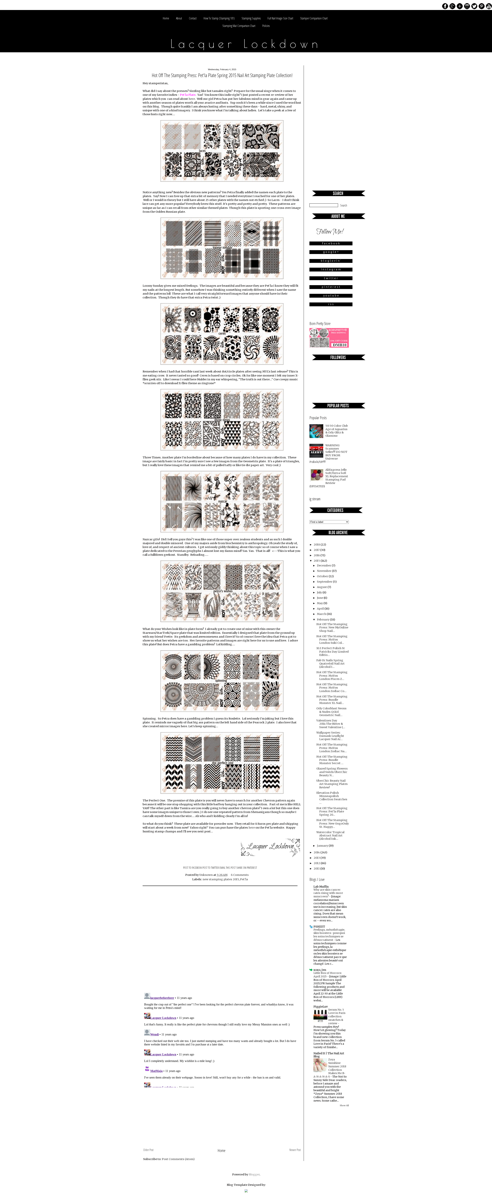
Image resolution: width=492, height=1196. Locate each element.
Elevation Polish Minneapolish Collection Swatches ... (331, 798)
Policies (266, 26)
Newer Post (295, 1150)
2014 (317, 852)
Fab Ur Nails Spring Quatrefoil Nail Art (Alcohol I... (330, 664)
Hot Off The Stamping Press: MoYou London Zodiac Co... (331, 688)
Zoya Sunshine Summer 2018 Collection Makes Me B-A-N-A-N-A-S (329, 1068)
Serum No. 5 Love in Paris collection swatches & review (336, 1016)
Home (166, 18)
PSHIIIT (319, 926)
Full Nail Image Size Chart (280, 18)
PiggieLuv (320, 1006)
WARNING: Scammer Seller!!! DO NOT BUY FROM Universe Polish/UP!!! (328, 454)
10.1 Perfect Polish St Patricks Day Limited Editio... (332, 651)
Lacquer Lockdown (246, 43)
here (192, 99)
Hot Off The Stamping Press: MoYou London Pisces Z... (331, 675)
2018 (317, 544)
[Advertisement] (222, 1118)
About (179, 18)
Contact (193, 18)
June (320, 598)
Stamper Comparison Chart (314, 18)
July (319, 592)
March (322, 614)
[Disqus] (222, 940)
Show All (344, 1105)
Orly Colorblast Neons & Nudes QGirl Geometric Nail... (331, 712)
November (324, 571)
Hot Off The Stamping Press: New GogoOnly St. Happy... (332, 823)
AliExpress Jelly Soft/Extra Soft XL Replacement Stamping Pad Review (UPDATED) (328, 478)
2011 (317, 868)
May (320, 603)
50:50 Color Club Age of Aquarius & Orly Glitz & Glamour (336, 430)
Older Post (148, 1150)
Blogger (254, 1174)
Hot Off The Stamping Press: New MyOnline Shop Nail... (332, 627)
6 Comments (240, 875)
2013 (317, 858)
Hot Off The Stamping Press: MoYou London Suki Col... (331, 640)
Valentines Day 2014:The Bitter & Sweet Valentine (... (330, 724)
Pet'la (244, 879)
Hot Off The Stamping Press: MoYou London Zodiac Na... (331, 748)
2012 (317, 863)
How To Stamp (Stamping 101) (219, 18)
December (324, 565)
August (322, 587)
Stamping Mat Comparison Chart (238, 26)
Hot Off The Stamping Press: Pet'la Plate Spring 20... (331, 811)
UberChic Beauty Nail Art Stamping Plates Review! (332, 784)
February (323, 619)
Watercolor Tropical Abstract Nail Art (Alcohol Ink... (330, 835)
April (320, 608)
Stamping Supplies (251, 18)
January (323, 845)
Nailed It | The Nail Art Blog (328, 1055)
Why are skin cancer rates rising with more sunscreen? (328, 893)
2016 (317, 555)
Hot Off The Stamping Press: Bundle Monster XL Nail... (331, 700)
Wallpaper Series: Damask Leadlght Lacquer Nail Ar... (330, 736)
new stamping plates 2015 (221, 879)
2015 (317, 560)
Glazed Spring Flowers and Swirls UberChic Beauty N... (332, 772)
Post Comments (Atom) (178, 1159)
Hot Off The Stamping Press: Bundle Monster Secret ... (331, 760)
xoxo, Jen (319, 970)
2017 (317, 550)
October (323, 576)
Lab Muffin (321, 886)
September (325, 581)
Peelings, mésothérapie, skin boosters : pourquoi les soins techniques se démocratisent (329, 935)
